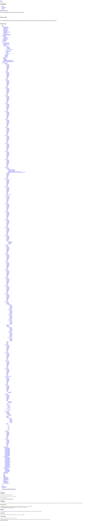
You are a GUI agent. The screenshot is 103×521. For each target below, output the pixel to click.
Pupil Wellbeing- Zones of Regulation (8, 60)
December (8, 66)
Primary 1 (6, 71)
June (7, 118)
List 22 (9, 410)
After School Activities (6, 43)
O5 (8, 424)
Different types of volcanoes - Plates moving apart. (14, 171)
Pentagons (9, 309)
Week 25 (11, 330)
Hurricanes (9, 414)
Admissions (5, 58)
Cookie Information (4, 486)
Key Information (4, 35)
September (8, 64)
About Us (3, 26)
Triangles (9, 304)
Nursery (3, 8)
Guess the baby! (10, 49)
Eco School (5, 33)
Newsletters (5, 40)
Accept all (5, 520)
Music (4, 475)
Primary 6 (6, 111)
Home (3, 25)
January (8, 67)
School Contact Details (6, 34)
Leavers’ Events (6, 482)
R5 (8, 427)
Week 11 (11, 316)
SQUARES (9, 242)
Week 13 (11, 307)
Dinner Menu (5, 44)
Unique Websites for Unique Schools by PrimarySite (8, 489)
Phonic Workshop (9, 376)
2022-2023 (6, 54)
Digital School (5, 32)
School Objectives (6, 28)
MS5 (9, 429)
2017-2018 (6, 46)
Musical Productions (6, 479)
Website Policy (4, 487)
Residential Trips (6, 481)
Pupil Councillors (7, 447)
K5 (8, 426)
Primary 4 (6, 95)
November (8, 97)
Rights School (5, 31)
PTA (4, 45)
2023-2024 (6, 55)
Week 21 (11, 327)
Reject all (2, 520)
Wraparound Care (6, 57)
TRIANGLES (10, 243)
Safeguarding (5, 38)
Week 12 (11, 306)
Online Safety (5, 59)
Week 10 (11, 305)
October (8, 65)
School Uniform (6, 30)
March (7, 84)
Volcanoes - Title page (11, 169)
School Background (6, 27)
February (8, 68)
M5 (8, 428)
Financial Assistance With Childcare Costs (9, 61)
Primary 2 (6, 79)
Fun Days (5, 480)
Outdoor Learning (6, 477)
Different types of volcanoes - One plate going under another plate (16, 172)
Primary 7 (6, 119)
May (7, 70)
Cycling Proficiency (6, 478)
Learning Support (6, 39)
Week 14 (11, 308)
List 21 (9, 407)
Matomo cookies (4, 511)
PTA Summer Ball (9, 50)
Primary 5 (6, 103)
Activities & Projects (7, 458)
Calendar (5, 41)
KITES (9, 392)
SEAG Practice (9, 194)
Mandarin (5, 476)
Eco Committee (5, 456)
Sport (4, 474)
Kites (7, 408)
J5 (8, 425)
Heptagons (9, 314)
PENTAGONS (10, 241)
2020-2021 (6, 52)
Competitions (8, 48)
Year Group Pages (4, 7)
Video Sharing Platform (7, 483)
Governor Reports (6, 37)
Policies (5, 36)
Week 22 (11, 328)
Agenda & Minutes (7, 448)
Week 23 (11, 329)
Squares (9, 319)
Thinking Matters (6, 472)
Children (3, 6)
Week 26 (11, 331)
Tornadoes (9, 415)
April (7, 69)
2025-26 (6, 56)
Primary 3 (6, 87)
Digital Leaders (7, 468)
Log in (1, 1)
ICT (4, 473)
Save (7, 520)
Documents (8, 51)
